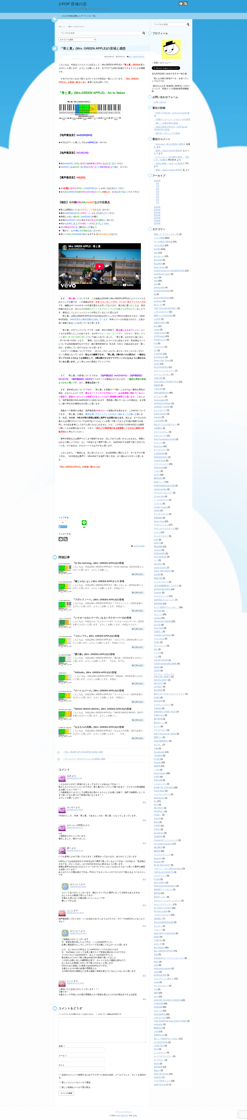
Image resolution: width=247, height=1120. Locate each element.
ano (155, 284)
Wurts (156, 1064)
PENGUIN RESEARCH (165, 886)
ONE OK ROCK (161, 1074)
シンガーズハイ (161, 582)
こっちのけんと (161, 500)
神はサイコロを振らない (165, 424)
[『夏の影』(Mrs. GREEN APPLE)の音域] (65, 659)
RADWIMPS (159, 1014)
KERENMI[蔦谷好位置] (164, 486)
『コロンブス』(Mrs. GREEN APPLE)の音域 (96, 636)
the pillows (159, 833)
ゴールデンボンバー (163, 493)
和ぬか (157, 1070)
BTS (156, 805)
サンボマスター (161, 536)
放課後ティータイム (163, 889)
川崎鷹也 (158, 428)
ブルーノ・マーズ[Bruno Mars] (168, 869)
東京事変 (158, 690)
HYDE (157, 759)
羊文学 (157, 819)
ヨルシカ (158, 1011)
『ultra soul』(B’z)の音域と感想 (168, 144)
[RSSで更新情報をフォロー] (186, 3)
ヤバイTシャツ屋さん (164, 979)
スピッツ (158, 614)
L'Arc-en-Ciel (160, 1018)
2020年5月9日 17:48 (74, 778)
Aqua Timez (159, 267)
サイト (62, 1065)
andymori (158, 301)
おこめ (70, 910)
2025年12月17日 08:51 (78, 933)
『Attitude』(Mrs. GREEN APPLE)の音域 (94, 672)
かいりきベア (160, 410)
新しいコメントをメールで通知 (76, 1082)
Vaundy (157, 762)
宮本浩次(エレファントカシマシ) (169, 958)
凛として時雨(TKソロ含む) (166, 1039)
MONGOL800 (160, 975)
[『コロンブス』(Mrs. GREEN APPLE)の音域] (65, 641)
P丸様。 (157, 815)
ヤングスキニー (161, 986)
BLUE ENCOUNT (162, 865)
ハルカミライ (160, 784)
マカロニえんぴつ (162, 915)
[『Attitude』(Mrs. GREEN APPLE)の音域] (65, 677)
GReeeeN (158, 468)
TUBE (157, 642)
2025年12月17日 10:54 (75, 983)
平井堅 (157, 826)
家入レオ (158, 305)
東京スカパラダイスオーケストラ (169, 694)
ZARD (157, 510)
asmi (156, 277)
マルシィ (158, 930)
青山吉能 (158, 260)
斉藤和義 (158, 518)
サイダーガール (161, 514)
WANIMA (158, 1067)
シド (156, 560)
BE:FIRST (158, 808)
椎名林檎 (158, 546)
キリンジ (158, 443)
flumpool (158, 858)
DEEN (157, 667)
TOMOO (157, 708)
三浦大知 (158, 940)
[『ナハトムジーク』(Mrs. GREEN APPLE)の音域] (65, 695)
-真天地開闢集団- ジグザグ (166, 586)
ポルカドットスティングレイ (167, 901)
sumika (157, 618)
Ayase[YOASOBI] (162, 291)
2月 (157, 200)
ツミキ (157, 653)
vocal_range (139, 546)
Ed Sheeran (159, 357)
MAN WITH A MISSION (164, 933)
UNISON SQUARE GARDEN (167, 1000)
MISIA (156, 937)
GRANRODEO (160, 457)
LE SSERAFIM (161, 1042)
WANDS (158, 1077)
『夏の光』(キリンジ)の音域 (167, 133)
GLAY (156, 475)
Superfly (157, 593)
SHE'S (157, 543)
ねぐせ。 (158, 745)
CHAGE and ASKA (162, 635)
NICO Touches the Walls (165, 734)
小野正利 (158, 389)
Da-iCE (157, 625)
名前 (62, 1046)
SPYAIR (157, 611)
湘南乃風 (158, 578)
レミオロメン (160, 1052)
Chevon (157, 550)
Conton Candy (160, 507)
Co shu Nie (159, 496)
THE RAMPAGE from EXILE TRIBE (170, 1021)
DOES (157, 697)
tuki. (156, 649)
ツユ (156, 657)
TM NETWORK (161, 660)
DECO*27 (158, 683)
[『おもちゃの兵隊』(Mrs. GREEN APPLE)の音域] (65, 732)
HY (155, 350)
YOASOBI (158, 1003)
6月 (157, 189)
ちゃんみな (159, 639)
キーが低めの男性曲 (163, 242)
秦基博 (157, 766)
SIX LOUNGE (160, 557)
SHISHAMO (159, 553)
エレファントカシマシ (164, 371)
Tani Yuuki (158, 628)
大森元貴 (158, 378)
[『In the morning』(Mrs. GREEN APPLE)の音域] (65, 568)
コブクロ (158, 504)
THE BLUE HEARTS (163, 872)
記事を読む (138, 574)
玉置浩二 (158, 631)
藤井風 (157, 851)
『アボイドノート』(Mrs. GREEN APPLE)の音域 (99, 599)
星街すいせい (160, 897)
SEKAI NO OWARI (162, 621)
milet (156, 965)
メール (63, 1056)
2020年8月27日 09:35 (75, 810)
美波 (156, 954)
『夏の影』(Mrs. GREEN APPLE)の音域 (94, 654)
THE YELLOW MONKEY (165, 308)
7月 (157, 186)
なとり (157, 726)
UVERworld (159, 336)
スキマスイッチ (161, 596)
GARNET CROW (162, 407)
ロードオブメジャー (163, 1056)
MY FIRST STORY (162, 908)
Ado (156, 281)
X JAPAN (158, 354)
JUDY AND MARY (162, 571)
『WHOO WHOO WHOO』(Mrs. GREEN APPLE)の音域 (102, 709)
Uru (155, 343)
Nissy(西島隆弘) (161, 741)
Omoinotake (159, 400)
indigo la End (160, 333)
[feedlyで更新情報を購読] (181, 3)
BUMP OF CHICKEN (163, 787)
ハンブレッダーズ (162, 794)
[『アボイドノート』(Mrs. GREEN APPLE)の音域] (65, 604)
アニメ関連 (159, 238)
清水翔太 (158, 564)
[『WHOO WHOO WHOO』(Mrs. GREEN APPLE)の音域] (65, 714)
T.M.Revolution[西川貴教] (165, 664)
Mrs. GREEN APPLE (136, 57)
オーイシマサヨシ (162, 374)
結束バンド (159, 482)
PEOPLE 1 (159, 811)
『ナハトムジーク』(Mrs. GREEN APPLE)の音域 (98, 690)
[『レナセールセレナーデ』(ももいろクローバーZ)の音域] (65, 623)
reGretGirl (158, 1024)
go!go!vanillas (160, 489)
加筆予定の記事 (161, 1085)
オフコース (159, 396)
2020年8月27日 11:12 (75, 828)
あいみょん (159, 256)
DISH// (157, 671)
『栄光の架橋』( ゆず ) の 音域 (168, 163)
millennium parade (162, 968)
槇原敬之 (158, 919)
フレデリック (160, 876)
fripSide (157, 862)
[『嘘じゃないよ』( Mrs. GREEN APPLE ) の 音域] (65, 586)
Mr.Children (159, 948)
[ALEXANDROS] (161, 298)
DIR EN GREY (160, 680)
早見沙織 (158, 780)
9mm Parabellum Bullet (164, 439)
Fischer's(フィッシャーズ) (166, 840)
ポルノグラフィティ (163, 904)
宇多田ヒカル (160, 340)
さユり (157, 532)
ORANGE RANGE (162, 403)
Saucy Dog (159, 521)
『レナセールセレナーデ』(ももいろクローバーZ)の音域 (102, 617)
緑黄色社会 (159, 1035)
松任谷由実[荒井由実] (163, 922)
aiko (156, 253)
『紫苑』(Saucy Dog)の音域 (167, 151)
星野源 (157, 893)
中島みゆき (159, 715)
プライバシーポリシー (123, 1112)
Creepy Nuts (159, 460)
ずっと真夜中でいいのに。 (166, 607)
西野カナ (158, 737)
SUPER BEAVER (162, 589)
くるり (157, 471)
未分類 (157, 249)
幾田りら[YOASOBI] (163, 315)
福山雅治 (158, 847)
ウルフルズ (159, 347)
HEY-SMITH (159, 883)
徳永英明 (158, 701)
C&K (156, 540)
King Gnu (158, 446)
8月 (157, 183)
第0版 (135, 1116)
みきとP (157, 944)
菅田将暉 (158, 604)
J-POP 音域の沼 (72, 4)
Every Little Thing (162, 360)
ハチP (156, 770)
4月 (157, 194)
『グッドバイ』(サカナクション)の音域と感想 (84, 759)
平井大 (157, 829)
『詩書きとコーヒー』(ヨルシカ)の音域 (172, 119)
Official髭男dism (161, 393)
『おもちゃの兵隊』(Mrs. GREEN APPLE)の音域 (98, 727)
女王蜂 (157, 574)
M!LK (156, 962)
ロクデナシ (159, 1060)
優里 (156, 993)
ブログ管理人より (162, 1081)
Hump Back (159, 791)
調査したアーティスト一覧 (166, 234)
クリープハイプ (161, 464)
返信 (144, 802)
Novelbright (159, 752)
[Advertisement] (102, 494)
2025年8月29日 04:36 (78, 887)
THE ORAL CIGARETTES (166, 382)
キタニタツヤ (160, 436)
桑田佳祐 (158, 478)
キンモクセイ (160, 450)
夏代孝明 (158, 719)
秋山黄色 (158, 264)
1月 (157, 202)
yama (156, 982)
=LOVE (157, 319)
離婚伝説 (158, 1028)
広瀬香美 (158, 836)
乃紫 (156, 748)
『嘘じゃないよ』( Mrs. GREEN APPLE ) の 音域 (98, 581)
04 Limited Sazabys (163, 844)
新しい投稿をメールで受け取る (76, 1087)
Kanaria (157, 417)
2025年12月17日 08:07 (75, 913)
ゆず (156, 996)
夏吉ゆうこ (159, 723)
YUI (155, 989)
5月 (157, 191)
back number (160, 773)
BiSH (156, 822)
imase (156, 330)
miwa (156, 972)
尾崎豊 (157, 385)
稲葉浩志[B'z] (160, 323)
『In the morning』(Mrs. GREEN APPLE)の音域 (98, 563)
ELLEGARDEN (161, 367)
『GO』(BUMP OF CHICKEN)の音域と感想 (83, 752)
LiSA (156, 1031)
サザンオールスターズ (164, 529)
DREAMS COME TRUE (165, 712)
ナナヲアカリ (160, 730)
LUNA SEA (159, 1046)
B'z (155, 801)
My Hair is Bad (160, 911)
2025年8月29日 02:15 (75, 851)
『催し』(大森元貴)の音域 (166, 123)
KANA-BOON (160, 414)
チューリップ (160, 646)
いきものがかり (161, 312)
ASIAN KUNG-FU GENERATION (169, 271)
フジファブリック (162, 855)
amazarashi (159, 287)
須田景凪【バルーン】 (164, 600)
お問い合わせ (160, 102)
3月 (157, 197)
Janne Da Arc (160, 568)
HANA (157, 777)
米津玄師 (158, 1007)
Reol (156, 1049)
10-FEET (158, 687)
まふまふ (158, 926)
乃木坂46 (158, 755)
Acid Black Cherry (162, 274)
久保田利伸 (159, 454)
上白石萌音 (159, 421)
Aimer (156, 364)
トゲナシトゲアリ (162, 705)
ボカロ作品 (159, 245)
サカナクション (161, 525)
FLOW (157, 879)
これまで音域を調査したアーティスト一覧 (79, 16)
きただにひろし (161, 432)
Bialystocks (159, 798)
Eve (155, 326)
